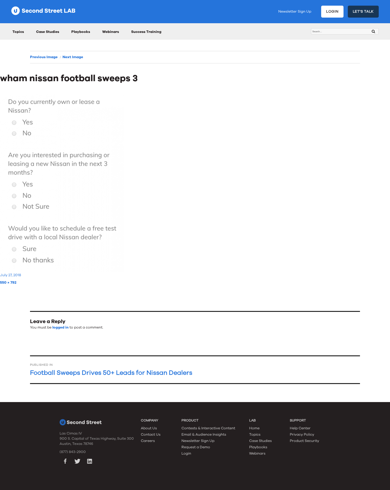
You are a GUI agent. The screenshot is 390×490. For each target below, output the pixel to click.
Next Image (73, 57)
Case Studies (47, 31)
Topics (18, 31)
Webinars (110, 31)
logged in (60, 327)
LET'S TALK (363, 11)
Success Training (146, 31)
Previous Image (44, 57)
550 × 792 (8, 282)
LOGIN (332, 11)
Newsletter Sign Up (294, 11)
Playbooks (80, 31)
